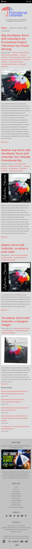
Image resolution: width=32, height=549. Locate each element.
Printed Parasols (16, 498)
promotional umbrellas (16, 171)
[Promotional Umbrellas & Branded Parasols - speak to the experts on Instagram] (18, 516)
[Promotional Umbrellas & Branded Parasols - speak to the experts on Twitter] (7, 516)
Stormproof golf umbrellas (9, 64)
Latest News (16, 442)
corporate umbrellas (20, 257)
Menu (5, 1)
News (3, 28)
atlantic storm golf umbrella (20, 52)
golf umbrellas (13, 168)
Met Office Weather (16, 505)
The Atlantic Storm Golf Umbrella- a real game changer (15, 321)
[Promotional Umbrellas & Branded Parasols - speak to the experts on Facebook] (10, 516)
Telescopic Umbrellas (16, 496)
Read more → (5, 142)
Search (16, 487)
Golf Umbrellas (16, 491)
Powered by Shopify (24, 538)
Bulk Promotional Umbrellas (9, 55)
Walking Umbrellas (16, 493)
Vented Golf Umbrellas (16, 500)
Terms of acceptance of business (16, 507)
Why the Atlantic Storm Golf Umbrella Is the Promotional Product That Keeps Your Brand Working (15, 42)
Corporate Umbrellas (21, 330)
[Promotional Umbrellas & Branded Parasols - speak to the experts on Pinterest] (14, 516)
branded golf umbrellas (15, 166)
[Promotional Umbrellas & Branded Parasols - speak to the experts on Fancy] (25, 516)
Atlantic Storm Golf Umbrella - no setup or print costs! (15, 248)
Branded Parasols (16, 502)
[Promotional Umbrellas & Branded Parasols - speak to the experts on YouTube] (22, 516)
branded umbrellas (6, 257)
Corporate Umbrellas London (17, 57)
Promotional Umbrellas (16, 62)
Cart (29, 1)
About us (16, 489)
